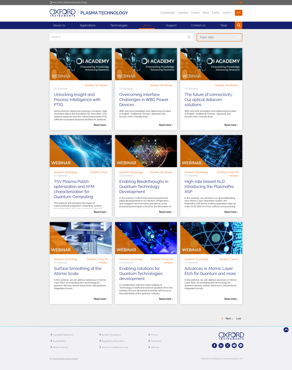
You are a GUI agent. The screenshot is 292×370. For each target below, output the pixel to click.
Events (216, 12)
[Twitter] (227, 345)
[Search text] (231, 25)
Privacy (154, 335)
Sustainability (167, 12)
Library (146, 25)
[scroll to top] (286, 329)
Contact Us (198, 25)
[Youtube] (234, 345)
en (238, 12)
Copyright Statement (63, 335)
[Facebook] (214, 345)
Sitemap (155, 347)
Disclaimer (156, 341)
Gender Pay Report (111, 335)
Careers (195, 12)
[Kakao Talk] (240, 345)
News (206, 12)
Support (171, 25)
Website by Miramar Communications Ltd (221, 358)
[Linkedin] (221, 345)
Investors (183, 12)
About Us (59, 25)
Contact (227, 12)
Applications (88, 25)
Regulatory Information (113, 341)
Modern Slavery (60, 347)
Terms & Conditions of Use (115, 347)
